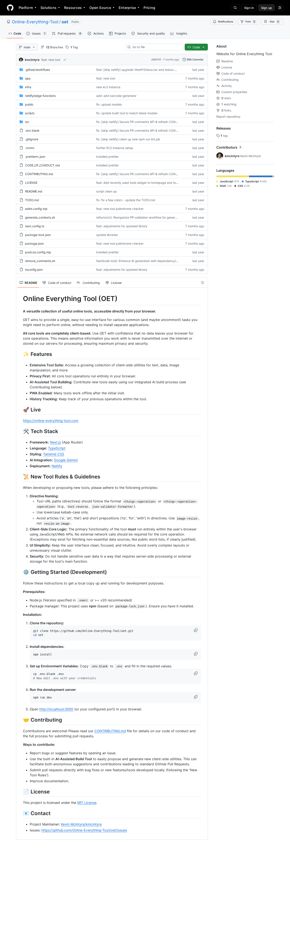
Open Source (100, 8)
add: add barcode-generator (116, 96)
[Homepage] (10, 7)
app (28, 78)
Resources (73, 8)
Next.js (55, 442)
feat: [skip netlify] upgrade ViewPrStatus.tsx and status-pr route (141, 69)
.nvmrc (30, 148)
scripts (29, 113)
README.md (33, 191)
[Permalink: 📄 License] (20, 792)
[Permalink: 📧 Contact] (20, 813)
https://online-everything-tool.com (50, 420)
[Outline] (202, 282)
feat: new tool (50, 59)
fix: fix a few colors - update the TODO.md (125, 200)
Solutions (48, 8)
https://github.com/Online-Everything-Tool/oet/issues (84, 830)
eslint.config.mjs (36, 209)
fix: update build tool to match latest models (126, 113)
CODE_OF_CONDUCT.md (42, 165)
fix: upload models (109, 104)
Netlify (57, 466)
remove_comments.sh (40, 261)
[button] (196, 630)
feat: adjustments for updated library (121, 226)
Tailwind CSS (53, 454)
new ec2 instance (108, 87)
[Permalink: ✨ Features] (20, 354)
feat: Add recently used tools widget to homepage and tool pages (142, 182)
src (27, 122)
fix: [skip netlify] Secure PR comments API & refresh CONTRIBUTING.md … (148, 122)
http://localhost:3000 (56, 709)
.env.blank (32, 130)
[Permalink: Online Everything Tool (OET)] (20, 299)
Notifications (225, 21)
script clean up (106, 191)
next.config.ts (34, 226)
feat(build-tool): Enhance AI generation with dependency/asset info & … (145, 261)
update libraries (107, 235)
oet (65, 21)
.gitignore (31, 139)
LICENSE (31, 182)
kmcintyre (32, 59)
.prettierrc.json (35, 156)
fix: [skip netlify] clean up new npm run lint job (128, 139)
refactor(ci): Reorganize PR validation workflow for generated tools (142, 217)
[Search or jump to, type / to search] (235, 7)
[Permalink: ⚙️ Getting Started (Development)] (20, 572)
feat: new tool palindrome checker (120, 209)
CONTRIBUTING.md (39, 174)
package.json (34, 243)
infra (28, 87)
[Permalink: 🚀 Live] (20, 410)
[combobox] (155, 47)
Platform (26, 8)
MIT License (86, 802)
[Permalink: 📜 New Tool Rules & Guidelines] (20, 477)
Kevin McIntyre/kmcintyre (81, 824)
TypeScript (56, 448)
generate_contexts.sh (40, 217)
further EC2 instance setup (114, 148)
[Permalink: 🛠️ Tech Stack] (20, 431)
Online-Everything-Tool (35, 21)
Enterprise (127, 8)
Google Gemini (66, 460)
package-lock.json (38, 235)
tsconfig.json (34, 269)
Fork (250, 21)
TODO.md (32, 200)
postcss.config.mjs (38, 252)
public (29, 104)
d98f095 (156, 59)
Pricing (149, 8)
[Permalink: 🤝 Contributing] (20, 720)
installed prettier (107, 156)
